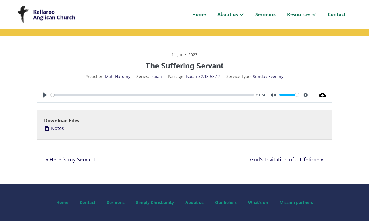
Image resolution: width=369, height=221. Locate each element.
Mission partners (296, 202)
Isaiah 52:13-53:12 (203, 76)
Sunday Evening (268, 76)
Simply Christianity (155, 202)
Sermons (265, 14)
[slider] (152, 95)
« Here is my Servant (70, 159)
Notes (57, 128)
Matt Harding (118, 76)
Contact (337, 14)
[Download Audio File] (322, 95)
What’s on (258, 202)
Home (199, 14)
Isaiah (156, 76)
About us (228, 14)
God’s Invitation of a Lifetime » (286, 159)
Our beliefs (226, 202)
